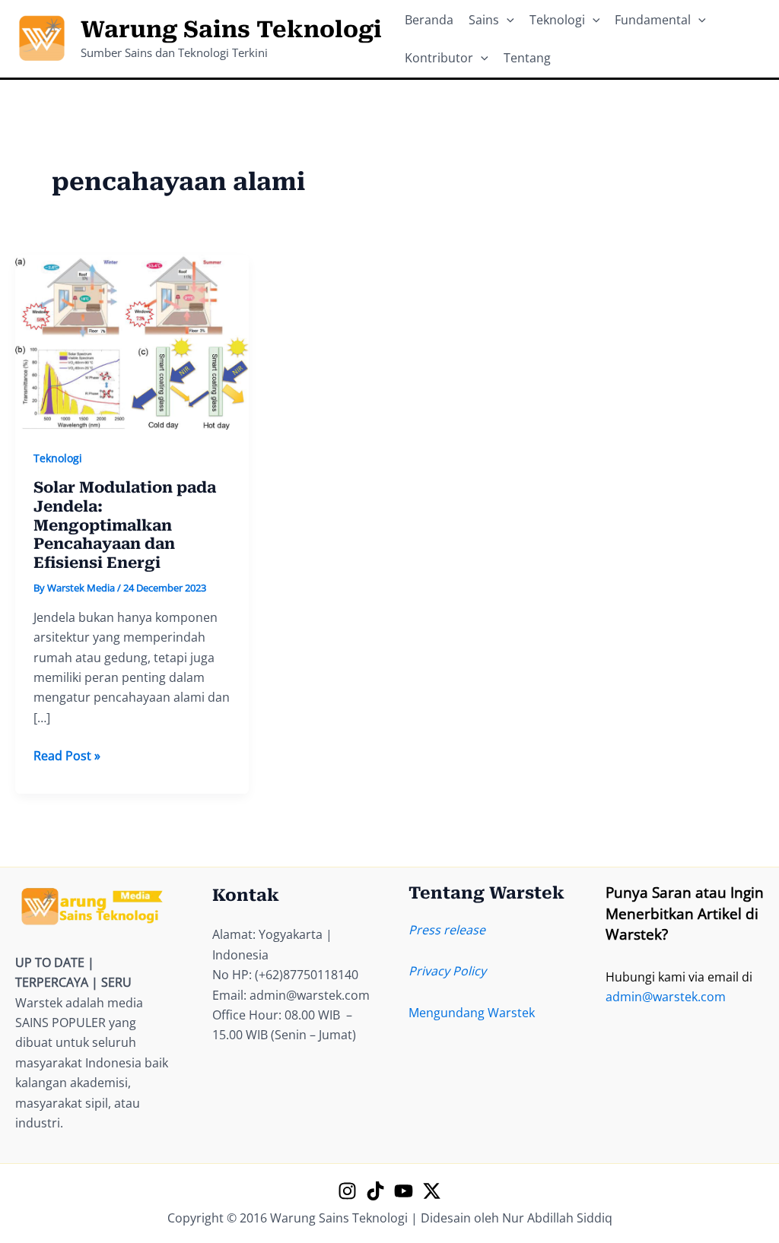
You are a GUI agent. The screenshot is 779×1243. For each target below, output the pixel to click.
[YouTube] (403, 1190)
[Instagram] (347, 1190)
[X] (431, 1190)
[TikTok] (375, 1190)
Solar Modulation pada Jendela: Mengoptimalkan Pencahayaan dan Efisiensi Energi (124, 524)
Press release (447, 929)
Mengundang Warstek (472, 1012)
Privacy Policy (447, 970)
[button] (506, 19)
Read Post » (66, 756)
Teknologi (57, 458)
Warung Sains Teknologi (231, 29)
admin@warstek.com (666, 996)
